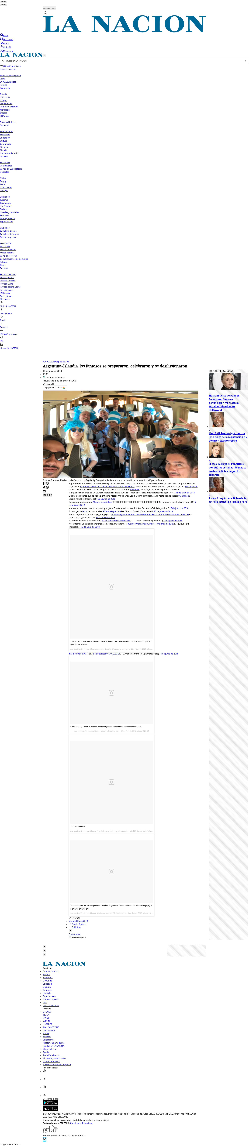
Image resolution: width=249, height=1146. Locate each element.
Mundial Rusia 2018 (78, 921)
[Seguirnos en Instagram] (44, 1087)
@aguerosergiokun (102, 502)
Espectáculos (62, 361)
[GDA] (50, 1132)
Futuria (3, 94)
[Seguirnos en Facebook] (44, 1071)
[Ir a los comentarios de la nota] (47, 483)
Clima (2, 78)
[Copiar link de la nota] (44, 491)
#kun (85, 511)
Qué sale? (4, 227)
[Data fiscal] (44, 1141)
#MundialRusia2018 (152, 514)
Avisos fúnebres (8, 249)
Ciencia (3, 150)
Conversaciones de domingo (14, 258)
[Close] (44, 946)
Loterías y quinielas (9, 212)
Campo (3, 100)
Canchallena (6, 187)
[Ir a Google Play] (50, 1104)
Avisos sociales (7, 252)
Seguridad (5, 134)
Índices (3, 112)
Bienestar (4, 147)
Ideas (2, 265)
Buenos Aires (6, 131)
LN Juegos (5, 196)
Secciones (8, 39)
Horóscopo (5, 206)
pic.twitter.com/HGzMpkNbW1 (116, 520)
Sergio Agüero (79, 924)
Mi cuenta (8, 51)
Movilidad (5, 109)
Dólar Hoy (5, 97)
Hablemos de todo (9, 153)
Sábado (3, 262)
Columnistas (6, 165)
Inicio (5, 35)
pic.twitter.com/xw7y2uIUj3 (106, 653)
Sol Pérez (134, 489)
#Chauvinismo (136, 514)
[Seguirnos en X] (44, 1079)
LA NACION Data (8, 81)
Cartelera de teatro (9, 234)
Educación (5, 137)
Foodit (6, 43)
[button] (124, 201)
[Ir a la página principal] (124, 31)
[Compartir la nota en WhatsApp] (47, 487)
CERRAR (3, 2)
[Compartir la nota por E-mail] (50, 495)
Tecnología (5, 203)
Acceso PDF (5, 243)
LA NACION (49, 361)
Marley (103, 731)
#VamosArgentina (112, 511)
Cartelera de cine (8, 231)
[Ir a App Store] (50, 1110)
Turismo (4, 199)
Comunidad (5, 144)
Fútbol (3, 178)
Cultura (3, 140)
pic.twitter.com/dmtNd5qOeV (159, 523)
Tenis (2, 184)
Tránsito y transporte (10, 75)
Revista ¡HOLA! (7, 277)
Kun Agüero (191, 486)
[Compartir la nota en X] (47, 495)
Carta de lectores (8, 255)
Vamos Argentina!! (77, 826)
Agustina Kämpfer (103, 649)
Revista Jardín (6, 290)
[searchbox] (123, 60)
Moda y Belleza (7, 218)
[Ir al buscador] (45, 12)
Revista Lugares (7, 280)
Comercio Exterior (9, 106)
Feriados (4, 209)
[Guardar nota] (44, 483)
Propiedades (6, 103)
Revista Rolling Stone (10, 286)
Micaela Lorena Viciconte (106, 831)
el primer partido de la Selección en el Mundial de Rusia (107, 486)
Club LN (7, 47)
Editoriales (5, 162)
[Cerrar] (44, 55)
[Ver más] (70, 930)
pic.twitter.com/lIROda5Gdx (175, 514)
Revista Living (6, 283)
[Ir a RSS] (44, 1095)
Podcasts (4, 215)
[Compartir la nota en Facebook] (44, 495)
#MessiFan (183, 495)
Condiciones (76, 1123)
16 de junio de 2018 (185, 492)
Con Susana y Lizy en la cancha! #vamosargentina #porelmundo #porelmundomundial (105, 727)
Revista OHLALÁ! (8, 274)
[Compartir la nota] (44, 487)
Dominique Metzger (104, 913)
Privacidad (87, 1123)
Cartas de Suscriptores (11, 168)
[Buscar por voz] (245, 60)
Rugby (3, 181)
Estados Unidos (7, 122)
